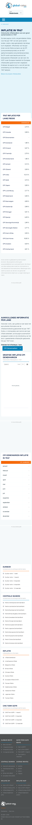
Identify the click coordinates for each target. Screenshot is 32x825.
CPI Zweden (7, 244)
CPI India (6, 175)
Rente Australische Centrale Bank (14, 606)
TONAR (20, 773)
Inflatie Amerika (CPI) (9, 787)
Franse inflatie (9, 683)
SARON (20, 766)
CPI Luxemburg (8, 190)
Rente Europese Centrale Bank (14, 625)
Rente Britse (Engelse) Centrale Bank (15, 614)
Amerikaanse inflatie (11, 661)
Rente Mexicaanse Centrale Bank (14, 632)
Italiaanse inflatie (10, 690)
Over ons (11, 811)
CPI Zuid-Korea (8, 238)
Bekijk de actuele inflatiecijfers (11, 74)
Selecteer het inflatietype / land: (11, 345)
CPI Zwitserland (8, 249)
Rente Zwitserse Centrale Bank (14, 643)
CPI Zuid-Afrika (8, 233)
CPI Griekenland (8, 159)
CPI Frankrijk (7, 153)
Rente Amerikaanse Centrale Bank (15, 602)
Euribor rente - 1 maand (12, 577)
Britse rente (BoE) (8, 773)
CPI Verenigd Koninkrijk (11, 222)
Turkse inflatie (9, 698)
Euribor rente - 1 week (11, 573)
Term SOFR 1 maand (24, 752)
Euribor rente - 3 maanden (12, 581)
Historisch (6, 24)
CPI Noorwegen (8, 201)
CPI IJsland (7, 169)
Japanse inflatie (9, 694)
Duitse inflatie (9, 676)
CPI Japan (6, 185)
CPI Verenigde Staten (10, 228)
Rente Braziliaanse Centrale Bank (14, 610)
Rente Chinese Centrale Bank (13, 621)
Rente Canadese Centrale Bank (14, 617)
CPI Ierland (6, 164)
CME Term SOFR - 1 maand (12, 712)
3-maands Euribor (8, 749)
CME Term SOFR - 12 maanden (14, 723)
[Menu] (3, 20)
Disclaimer (4, 811)
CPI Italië (6, 180)
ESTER (20, 768)
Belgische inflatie (10, 665)
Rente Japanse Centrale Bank (13, 628)
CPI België (6, 127)
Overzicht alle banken (9, 766)
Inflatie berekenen (10, 657)
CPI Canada (7, 132)
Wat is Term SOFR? (23, 749)
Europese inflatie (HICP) (12, 679)
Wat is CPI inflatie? (8, 785)
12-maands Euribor (8, 752)
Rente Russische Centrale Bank (14, 636)
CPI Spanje (6, 217)
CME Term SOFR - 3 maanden (13, 716)
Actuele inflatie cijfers (24, 785)
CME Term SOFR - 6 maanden (13, 720)
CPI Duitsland (7, 143)
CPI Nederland (8, 196)
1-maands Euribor (8, 747)
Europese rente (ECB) (9, 775)
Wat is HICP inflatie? (24, 787)
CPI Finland (7, 148)
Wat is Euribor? (7, 744)
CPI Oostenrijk (7, 206)
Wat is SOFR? (22, 747)
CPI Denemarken (8, 137)
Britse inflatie (9, 668)
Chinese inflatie (9, 672)
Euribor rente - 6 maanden (12, 584)
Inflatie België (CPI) (8, 790)
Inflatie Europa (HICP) (24, 790)
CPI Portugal (7, 212)
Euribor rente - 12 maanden (13, 588)
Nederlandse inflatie (11, 687)
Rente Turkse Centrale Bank (13, 639)
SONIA (20, 771)
